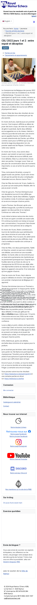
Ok (3, 314)
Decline (10, 314)
